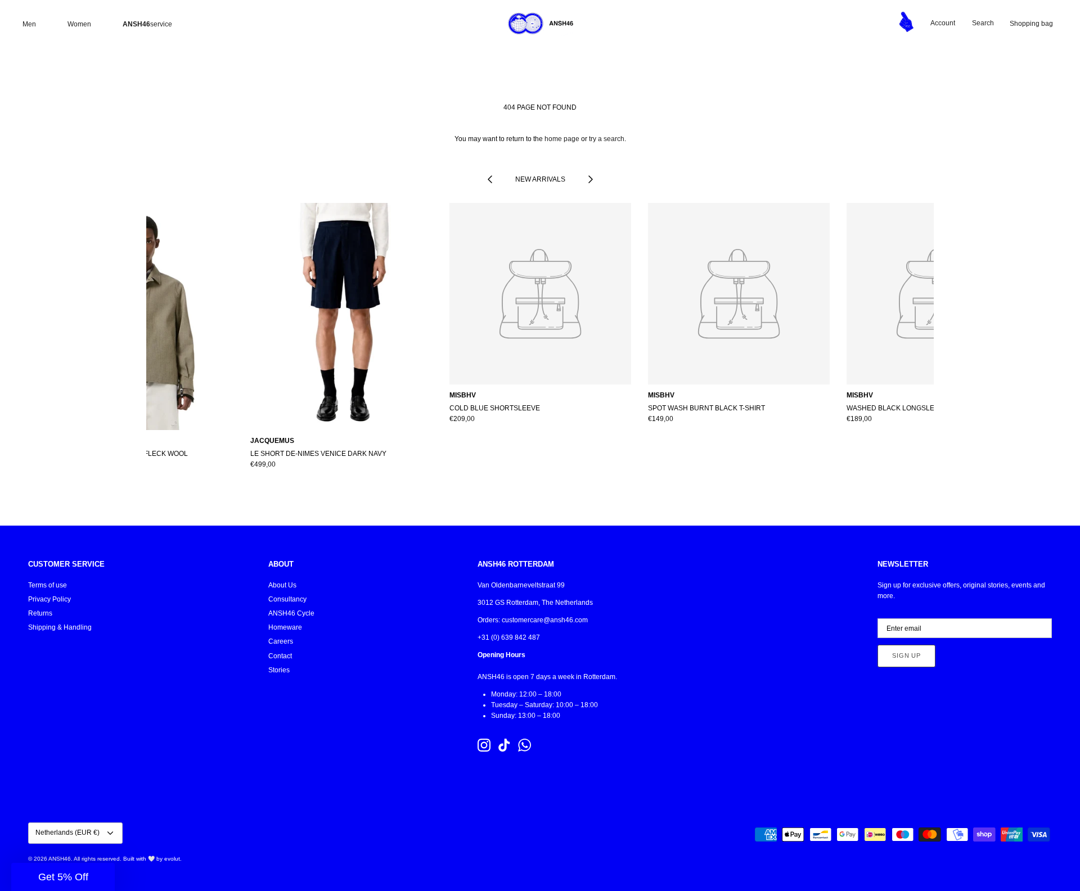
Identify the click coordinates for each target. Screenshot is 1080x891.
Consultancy (287, 599)
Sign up (906, 655)
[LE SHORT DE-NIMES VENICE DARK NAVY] (341, 316)
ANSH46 (59, 859)
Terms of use (47, 585)
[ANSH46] (540, 23)
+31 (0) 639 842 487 (509, 637)
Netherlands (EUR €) (67, 832)
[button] (63, 877)
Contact (280, 656)
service (147, 24)
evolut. (173, 859)
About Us (282, 585)
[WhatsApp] (524, 745)
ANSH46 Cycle (291, 613)
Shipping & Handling (60, 627)
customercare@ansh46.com (545, 620)
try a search (606, 139)
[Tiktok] (504, 745)
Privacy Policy (49, 599)
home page (561, 139)
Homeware (285, 627)
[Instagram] (484, 745)
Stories (279, 670)
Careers (280, 641)
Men (29, 24)
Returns (40, 613)
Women (79, 24)
